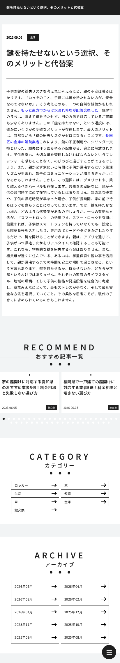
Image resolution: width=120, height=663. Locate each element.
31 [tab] (47, 423)
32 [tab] (52, 423)
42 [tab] (104, 423)
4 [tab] (19, 419)
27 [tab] (27, 423)
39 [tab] (88, 423)
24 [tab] (11, 423)
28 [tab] (32, 423)
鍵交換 (20, 510)
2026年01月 (24, 612)
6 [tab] (29, 419)
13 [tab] (65, 419)
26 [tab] (22, 423)
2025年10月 (73, 624)
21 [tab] (106, 419)
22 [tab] (111, 419)
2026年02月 (73, 599)
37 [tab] (78, 423)
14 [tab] (70, 419)
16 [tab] (81, 419)
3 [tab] (14, 419)
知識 (67, 493)
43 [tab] (109, 423)
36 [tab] (73, 423)
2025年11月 (24, 624)
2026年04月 (73, 586)
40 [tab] (93, 423)
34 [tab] (63, 423)
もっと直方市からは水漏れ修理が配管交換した (59, 109)
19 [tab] (96, 419)
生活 (33, 37)
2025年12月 (73, 612)
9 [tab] (44, 419)
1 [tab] (3, 419)
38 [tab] (83, 423)
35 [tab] (68, 423)
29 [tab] (37, 423)
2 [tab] (9, 419)
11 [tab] (55, 419)
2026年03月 (24, 599)
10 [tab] (50, 419)
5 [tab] (24, 419)
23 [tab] (116, 419)
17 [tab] (86, 419)
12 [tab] (60, 419)
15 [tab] (75, 419)
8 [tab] (39, 419)
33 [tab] (58, 423)
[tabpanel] (29, 392)
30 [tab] (42, 423)
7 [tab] (34, 419)
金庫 (67, 501)
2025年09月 (24, 637)
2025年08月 (73, 637)
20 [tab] (101, 419)
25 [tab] (16, 423)
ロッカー (21, 485)
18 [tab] (91, 419)
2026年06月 (24, 586)
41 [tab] (99, 423)
